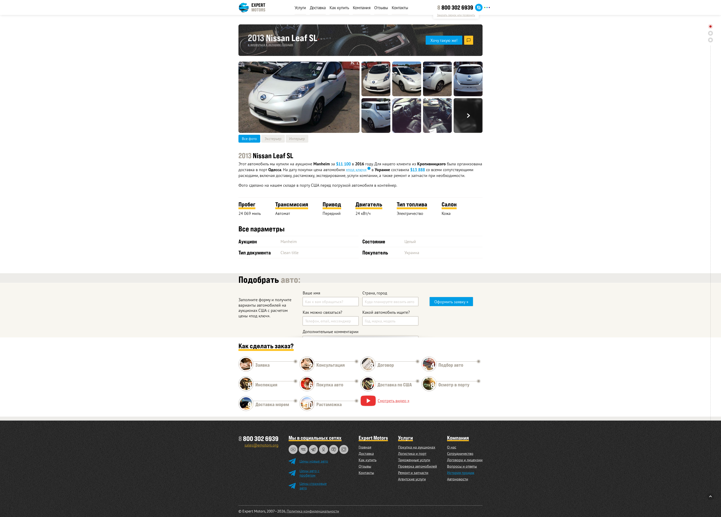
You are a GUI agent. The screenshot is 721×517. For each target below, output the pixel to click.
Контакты (400, 7)
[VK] (303, 449)
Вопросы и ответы (462, 466)
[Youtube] (293, 449)
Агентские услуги (412, 479)
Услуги (300, 7)
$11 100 (343, 163)
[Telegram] (313, 449)
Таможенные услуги (414, 460)
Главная (365, 447)
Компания (361, 7)
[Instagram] (343, 449)
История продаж (460, 472)
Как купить (339, 7)
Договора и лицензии (465, 460)
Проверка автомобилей (417, 466)
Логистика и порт (412, 453)
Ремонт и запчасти (413, 472)
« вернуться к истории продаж (270, 44)
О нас (451, 447)
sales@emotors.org (261, 445)
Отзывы (381, 7)
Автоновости (457, 479)
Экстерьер (273, 138)
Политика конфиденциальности (313, 511)
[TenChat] (333, 449)
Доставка (318, 7)
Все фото (249, 138)
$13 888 (417, 169)
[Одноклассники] (323, 449)
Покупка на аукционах (416, 447)
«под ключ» (356, 169)
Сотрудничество (460, 453)
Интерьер (297, 138)
